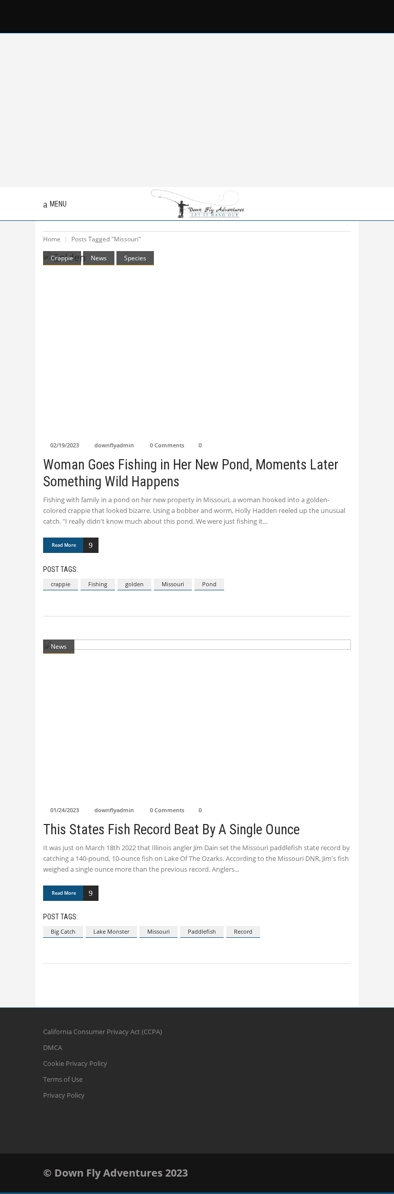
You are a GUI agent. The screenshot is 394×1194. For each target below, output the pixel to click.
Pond (209, 584)
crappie (60, 584)
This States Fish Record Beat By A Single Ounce (171, 829)
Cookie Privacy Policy (75, 1063)
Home (52, 239)
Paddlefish (202, 931)
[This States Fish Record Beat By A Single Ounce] (197, 720)
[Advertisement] (197, 110)
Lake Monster (111, 931)
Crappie (62, 258)
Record (243, 931)
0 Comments (167, 445)
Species (135, 258)
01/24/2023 (64, 810)
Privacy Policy (64, 1095)
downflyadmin (114, 445)
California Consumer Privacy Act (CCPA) (102, 1031)
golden (134, 584)
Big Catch (63, 931)
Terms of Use (63, 1079)
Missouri (173, 584)
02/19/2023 (64, 445)
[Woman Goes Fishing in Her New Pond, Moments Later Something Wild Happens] (197, 343)
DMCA (52, 1047)
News (99, 258)
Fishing (97, 584)
